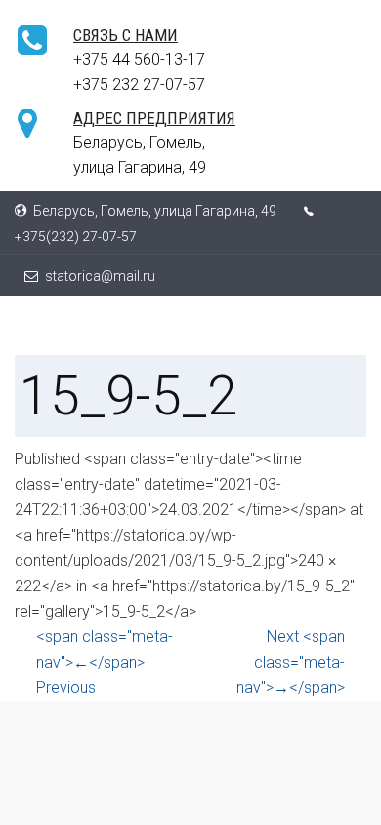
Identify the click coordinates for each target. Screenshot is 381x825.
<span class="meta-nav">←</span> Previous (104, 662)
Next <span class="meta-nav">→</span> (290, 662)
